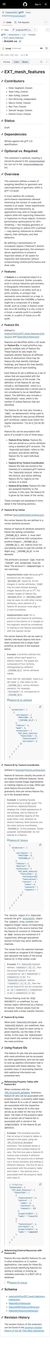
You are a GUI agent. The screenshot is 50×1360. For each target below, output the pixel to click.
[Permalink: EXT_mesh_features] (2, 72)
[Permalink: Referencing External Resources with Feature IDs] (2, 1252)
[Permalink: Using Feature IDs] (2, 1048)
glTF (21, 12)
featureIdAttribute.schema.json (28, 515)
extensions (14, 34)
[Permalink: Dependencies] (2, 134)
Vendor (32, 34)
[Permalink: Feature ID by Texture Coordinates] (2, 765)
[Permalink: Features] (2, 271)
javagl (8, 48)
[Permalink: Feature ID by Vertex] (2, 510)
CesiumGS (11, 12)
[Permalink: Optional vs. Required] (2, 151)
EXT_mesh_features (13, 37)
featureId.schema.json (28, 336)
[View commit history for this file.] (46, 48)
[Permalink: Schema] (2, 1289)
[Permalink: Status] (2, 120)
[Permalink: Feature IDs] (2, 325)
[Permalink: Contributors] (2, 81)
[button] (40, 707)
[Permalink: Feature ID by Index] (2, 1017)
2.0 (23, 34)
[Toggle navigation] (4, 4)
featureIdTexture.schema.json (30, 770)
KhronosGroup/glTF (18, 16)
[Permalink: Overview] (2, 174)
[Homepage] (25, 4)
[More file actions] (47, 62)
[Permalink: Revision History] (2, 1317)
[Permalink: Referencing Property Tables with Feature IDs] (2, 1083)
